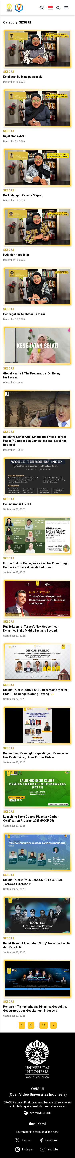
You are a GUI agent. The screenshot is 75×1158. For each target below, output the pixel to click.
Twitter (26, 1140)
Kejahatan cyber (13, 136)
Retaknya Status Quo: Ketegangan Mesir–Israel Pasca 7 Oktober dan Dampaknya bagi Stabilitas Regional (35, 440)
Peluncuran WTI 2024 (17, 504)
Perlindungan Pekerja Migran (22, 195)
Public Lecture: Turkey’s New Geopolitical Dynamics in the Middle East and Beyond (30, 628)
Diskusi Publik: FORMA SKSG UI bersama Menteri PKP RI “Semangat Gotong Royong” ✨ (35, 692)
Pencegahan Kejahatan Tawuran (24, 314)
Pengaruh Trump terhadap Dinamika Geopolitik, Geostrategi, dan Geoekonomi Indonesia (35, 1008)
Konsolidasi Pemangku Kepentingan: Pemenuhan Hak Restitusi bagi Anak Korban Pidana (36, 755)
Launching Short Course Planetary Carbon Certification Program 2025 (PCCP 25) (31, 818)
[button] (58, 7)
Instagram (28, 1149)
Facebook (51, 1140)
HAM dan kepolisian (16, 254)
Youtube (53, 1149)
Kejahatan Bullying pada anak (22, 76)
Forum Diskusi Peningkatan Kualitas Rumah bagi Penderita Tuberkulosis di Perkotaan (35, 565)
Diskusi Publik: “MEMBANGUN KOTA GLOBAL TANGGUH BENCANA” (33, 882)
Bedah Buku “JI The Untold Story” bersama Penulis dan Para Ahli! (36, 945)
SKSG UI (8, 71)
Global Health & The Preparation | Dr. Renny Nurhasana (31, 375)
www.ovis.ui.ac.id (40, 1112)
